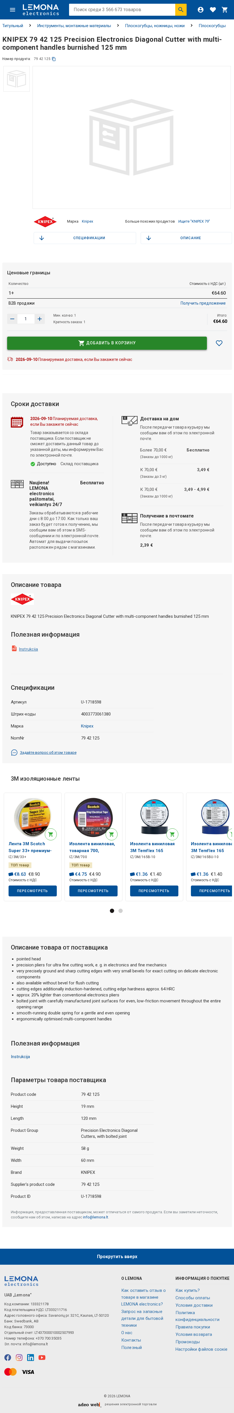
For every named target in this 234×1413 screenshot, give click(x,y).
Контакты (131, 1340)
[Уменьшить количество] (40, 319)
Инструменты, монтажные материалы (74, 25)
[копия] (54, 59)
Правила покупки (192, 1327)
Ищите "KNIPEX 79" (194, 221)
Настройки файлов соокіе (201, 1349)
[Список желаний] (212, 9)
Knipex (87, 221)
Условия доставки (194, 1305)
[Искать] (181, 10)
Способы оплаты (192, 1297)
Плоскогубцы (212, 25)
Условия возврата (193, 1334)
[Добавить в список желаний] (219, 343)
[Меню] (12, 10)
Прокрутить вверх (117, 1256)
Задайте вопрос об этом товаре (48, 752)
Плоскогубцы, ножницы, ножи (155, 25)
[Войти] (200, 9)
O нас (126, 1332)
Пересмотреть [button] (32, 891)
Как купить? (187, 1290)
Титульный (12, 25)
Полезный (131, 1347)
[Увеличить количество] (12, 319)
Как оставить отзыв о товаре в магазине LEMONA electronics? (143, 1297)
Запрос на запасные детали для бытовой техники (142, 1318)
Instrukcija (28, 649)
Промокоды (187, 1341)
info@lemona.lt (95, 1217)
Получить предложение (203, 303)
